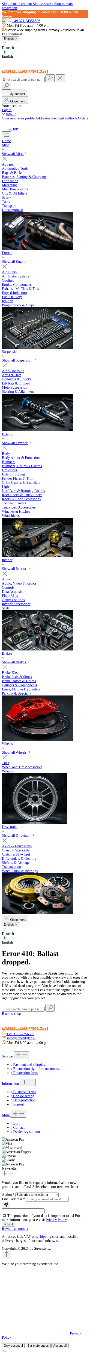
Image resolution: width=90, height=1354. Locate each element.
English (7, 56)
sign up (11, 114)
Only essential (13, 1345)
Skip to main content (17, 4)
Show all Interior (14, 569)
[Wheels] (34, 823)
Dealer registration (26, 1132)
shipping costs (49, 1236)
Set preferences (38, 1345)
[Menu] (6, 135)
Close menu (18, 101)
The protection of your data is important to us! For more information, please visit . (41, 1218)
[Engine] (37, 347)
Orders (83, 118)
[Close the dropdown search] (60, 78)
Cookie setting (23, 1096)
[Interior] (37, 649)
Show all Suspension (17, 360)
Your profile (26, 118)
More (6, 1115)
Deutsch (8, 48)
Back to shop (11, 1013)
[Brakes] (37, 739)
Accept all (60, 1345)
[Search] (50, 78)
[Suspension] (37, 430)
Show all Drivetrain (16, 835)
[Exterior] (37, 556)
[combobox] (23, 79)
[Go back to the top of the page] (6, 1254)
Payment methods (64, 118)
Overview (9, 118)
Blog (16, 1123)
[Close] (4, 1351)
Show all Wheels (14, 752)
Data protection (24, 1100)
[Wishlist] (4, 124)
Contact (18, 1127)
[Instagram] (8, 1049)
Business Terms (24, 1092)
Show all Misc (13, 154)
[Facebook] (3, 1049)
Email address (13, 1199)
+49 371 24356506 (26, 21)
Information (11, 1083)
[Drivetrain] (37, 912)
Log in (7, 110)
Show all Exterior (15, 443)
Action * (8, 1194)
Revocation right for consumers (36, 1069)
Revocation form (25, 1073)
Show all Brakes (14, 662)
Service (8, 1056)
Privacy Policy (56, 1220)
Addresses (43, 118)
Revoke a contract (15, 1229)
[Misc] (37, 249)
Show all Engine (14, 261)
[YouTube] (13, 1049)
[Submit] (6, 1205)
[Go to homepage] (26, 72)
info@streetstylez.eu (21, 1038)
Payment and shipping (29, 1064)
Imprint (18, 1104)
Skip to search (43, 4)
